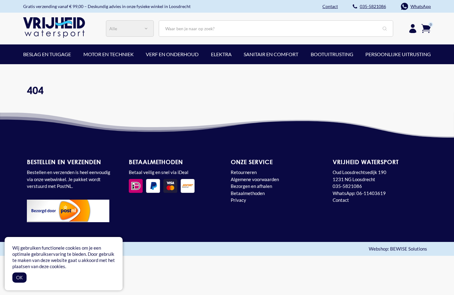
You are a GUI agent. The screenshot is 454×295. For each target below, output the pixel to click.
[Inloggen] (412, 28)
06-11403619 (371, 193)
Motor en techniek (108, 54)
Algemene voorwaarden (255, 179)
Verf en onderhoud (172, 54)
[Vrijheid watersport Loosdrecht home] (54, 27)
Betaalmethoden (248, 193)
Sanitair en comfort (271, 54)
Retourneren (244, 172)
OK (19, 277)
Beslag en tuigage (47, 54)
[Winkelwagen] (426, 28)
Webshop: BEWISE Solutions (398, 248)
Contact (341, 200)
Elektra (221, 54)
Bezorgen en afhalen (251, 186)
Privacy (238, 200)
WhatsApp (420, 6)
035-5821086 (373, 6)
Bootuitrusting (332, 54)
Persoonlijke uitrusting (398, 54)
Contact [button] (330, 6)
